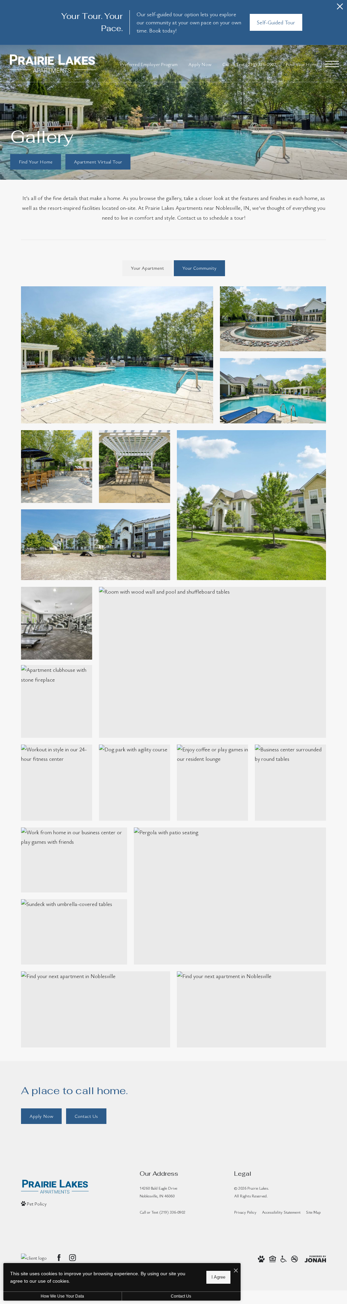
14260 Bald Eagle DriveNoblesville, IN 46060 (158, 1191)
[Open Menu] (332, 64)
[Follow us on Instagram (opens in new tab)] (72, 1257)
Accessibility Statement (281, 1212)
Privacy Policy (245, 1212)
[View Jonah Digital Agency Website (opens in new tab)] (315, 1258)
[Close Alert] (340, 8)
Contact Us (181, 1296)
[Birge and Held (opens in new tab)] (34, 1258)
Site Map (313, 1212)
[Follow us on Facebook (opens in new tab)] (59, 1257)
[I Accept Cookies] (236, 1271)
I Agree (218, 1277)
